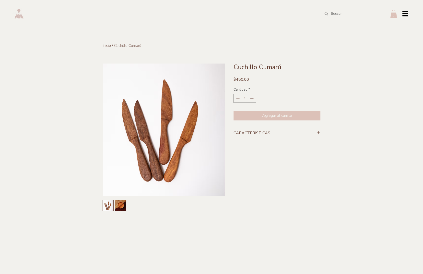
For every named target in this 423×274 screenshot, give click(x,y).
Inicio (107, 45)
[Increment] (252, 98)
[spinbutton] (244, 98)
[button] (393, 14)
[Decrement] (237, 98)
